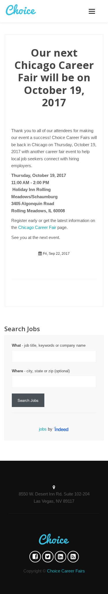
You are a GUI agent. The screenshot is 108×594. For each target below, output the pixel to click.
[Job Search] (61, 429)
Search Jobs (28, 400)
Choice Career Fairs (66, 570)
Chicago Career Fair (37, 227)
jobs (43, 429)
